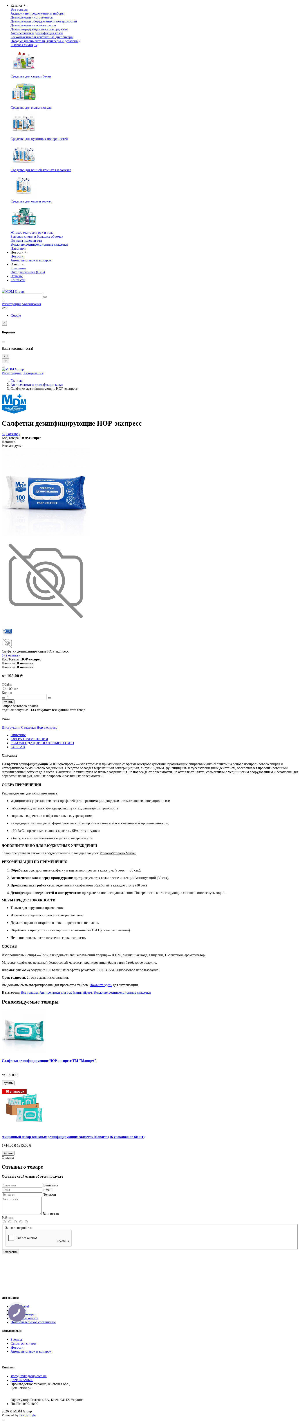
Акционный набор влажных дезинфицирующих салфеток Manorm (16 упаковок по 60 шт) (73, 1137)
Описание (18, 735)
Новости (17, 256)
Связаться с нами (23, 1343)
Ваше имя (50, 1185)
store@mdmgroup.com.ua (29, 1376)
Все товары (19, 9)
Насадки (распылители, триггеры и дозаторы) (45, 41)
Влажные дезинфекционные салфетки (39, 244)
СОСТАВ (18, 747)
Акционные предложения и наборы (37, 13)
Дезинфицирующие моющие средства (39, 29)
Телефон (49, 1194)
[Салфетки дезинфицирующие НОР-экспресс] (46, 535)
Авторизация (31, 304)
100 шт (12, 689)
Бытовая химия (22, 45)
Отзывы (17, 276)
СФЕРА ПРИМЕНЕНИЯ (29, 739)
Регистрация (11, 304)
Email (47, 1190)
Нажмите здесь (101, 985)
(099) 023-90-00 (22, 1380)
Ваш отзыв (51, 1213)
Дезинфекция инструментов (32, 17)
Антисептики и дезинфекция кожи (37, 33)
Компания (18, 268)
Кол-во (7, 693)
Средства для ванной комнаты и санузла (41, 170)
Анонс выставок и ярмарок (31, 260)
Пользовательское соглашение (33, 1322)
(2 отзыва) (11, 434)
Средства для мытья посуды (31, 107)
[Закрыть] (3, 342)
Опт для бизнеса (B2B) (28, 272)
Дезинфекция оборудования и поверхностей (44, 21)
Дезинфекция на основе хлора (33, 25)
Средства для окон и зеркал (31, 201)
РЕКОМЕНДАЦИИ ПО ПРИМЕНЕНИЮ (42, 743)
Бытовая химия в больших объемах (37, 236)
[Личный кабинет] (3, 301)
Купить (8, 701)
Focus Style (27, 1415)
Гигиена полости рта (26, 240)
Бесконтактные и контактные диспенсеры (42, 37)
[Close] (3, 366)
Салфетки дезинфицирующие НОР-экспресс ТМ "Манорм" (49, 1061)
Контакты (18, 280)
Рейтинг (8, 1217)
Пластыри (18, 248)
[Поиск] (45, 297)
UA (5, 361)
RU (5, 356)
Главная (16, 380)
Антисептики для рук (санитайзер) (66, 992)
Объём (7, 684)
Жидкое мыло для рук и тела (32, 232)
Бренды (16, 1339)
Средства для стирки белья (31, 76)
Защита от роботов (19, 1228)
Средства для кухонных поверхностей (39, 139)
